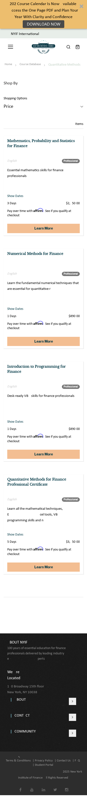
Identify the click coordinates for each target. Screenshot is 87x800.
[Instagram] (66, 786)
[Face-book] (20, 786)
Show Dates (15, 196)
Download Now (43, 24)
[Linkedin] (43, 786)
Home (9, 64)
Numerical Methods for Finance (35, 253)
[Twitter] (55, 786)
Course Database (31, 64)
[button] (43, 14)
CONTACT (22, 716)
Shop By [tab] (11, 83)
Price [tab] (8, 106)
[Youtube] (32, 786)
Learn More (43, 228)
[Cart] (77, 47)
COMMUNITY (25, 731)
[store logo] (43, 47)
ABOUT (20, 700)
